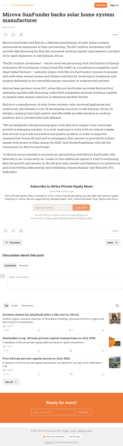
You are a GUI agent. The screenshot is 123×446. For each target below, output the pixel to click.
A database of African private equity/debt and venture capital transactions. (43, 342)
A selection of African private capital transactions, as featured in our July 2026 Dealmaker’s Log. (52, 364)
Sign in (114, 5)
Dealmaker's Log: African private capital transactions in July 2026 (49, 338)
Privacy (66, 430)
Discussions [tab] (27, 305)
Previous (15, 242)
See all (9, 381)
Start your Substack (55, 436)
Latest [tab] (14, 305)
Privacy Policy (85, 218)
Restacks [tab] (23, 265)
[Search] (117, 305)
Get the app (74, 436)
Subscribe (101, 5)
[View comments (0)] (13, 34)
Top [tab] (6, 305)
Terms (73, 430)
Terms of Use (77, 214)
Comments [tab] (10, 265)
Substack (49, 442)
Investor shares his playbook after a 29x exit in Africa (41, 314)
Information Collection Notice (60, 218)
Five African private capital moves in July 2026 (36, 358)
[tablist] (16, 265)
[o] (114, 318)
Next (110, 242)
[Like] (6, 34)
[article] (61, 322)
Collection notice (85, 430)
